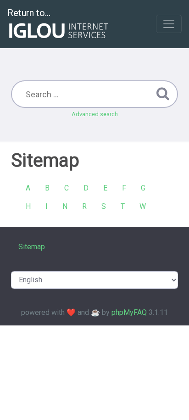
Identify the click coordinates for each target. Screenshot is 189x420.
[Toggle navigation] (169, 24)
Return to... (28, 12)
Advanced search (95, 114)
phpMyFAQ (129, 312)
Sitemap (31, 246)
